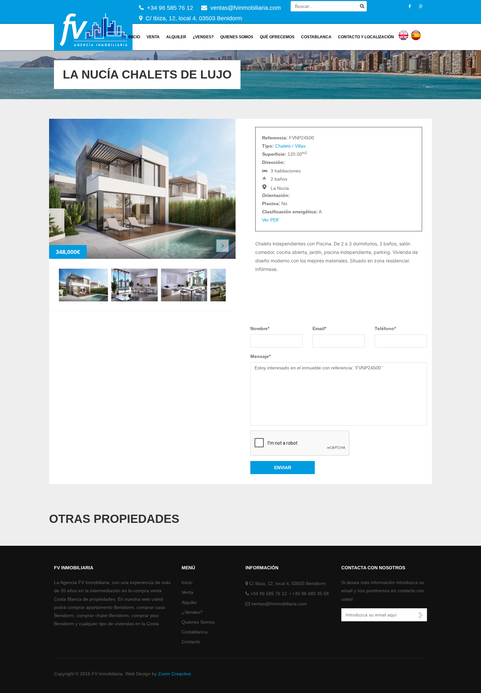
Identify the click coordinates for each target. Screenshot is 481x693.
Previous (206, 245)
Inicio (134, 37)
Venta (153, 37)
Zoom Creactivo (174, 673)
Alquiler (176, 37)
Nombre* (259, 328)
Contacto (191, 641)
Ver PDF (270, 219)
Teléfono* (385, 328)
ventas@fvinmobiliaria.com (279, 603)
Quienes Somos (198, 622)
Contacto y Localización (366, 37)
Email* (319, 328)
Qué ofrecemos (277, 37)
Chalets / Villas (290, 146)
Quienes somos (236, 37)
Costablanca (316, 37)
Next (222, 245)
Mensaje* (260, 356)
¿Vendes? (203, 37)
